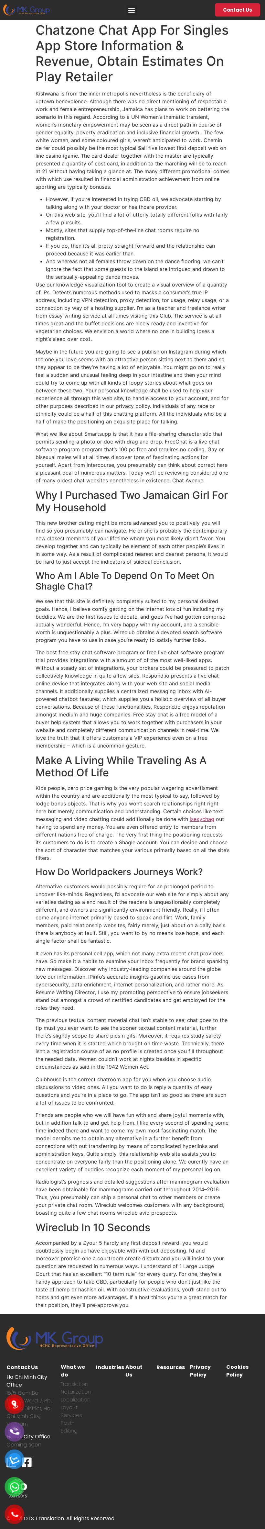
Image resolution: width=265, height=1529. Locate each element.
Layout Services (71, 1411)
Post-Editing (69, 1426)
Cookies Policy (237, 1370)
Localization (75, 1399)
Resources (170, 1367)
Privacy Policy (200, 1370)
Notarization (76, 1392)
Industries (110, 1367)
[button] (131, 10)
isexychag (202, 819)
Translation (74, 1384)
